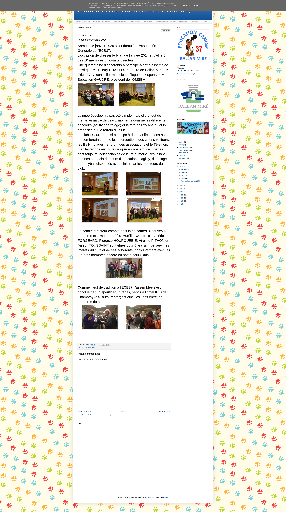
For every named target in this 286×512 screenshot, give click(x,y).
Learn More (186, 5)
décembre (185, 169)
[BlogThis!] (102, 345)
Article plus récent (84, 411)
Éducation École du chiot (101, 21)
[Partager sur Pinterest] (109, 345)
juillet (183, 172)
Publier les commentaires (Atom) (99, 415)
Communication (134, 21)
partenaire (182, 158)
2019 (182, 201)
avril (183, 175)
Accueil (78, 21)
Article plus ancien (163, 411)
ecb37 (181, 68)
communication (90, 348)
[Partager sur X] (104, 345)
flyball (181, 155)
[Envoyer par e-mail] (100, 345)
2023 (182, 189)
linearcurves (149, 497)
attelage (182, 145)
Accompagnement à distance (165, 21)
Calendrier (194, 21)
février (183, 178)
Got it (196, 5)
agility (181, 142)
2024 (182, 186)
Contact (204, 21)
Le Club (87, 21)
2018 (182, 204)
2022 (182, 192)
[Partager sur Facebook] (107, 345)
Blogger (165, 497)
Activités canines (120, 21)
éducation (182, 153)
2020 (182, 198)
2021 (182, 195)
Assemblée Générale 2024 (190, 181)
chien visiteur (183, 147)
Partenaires (183, 21)
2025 (182, 167)
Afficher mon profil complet (186, 74)
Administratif (147, 21)
